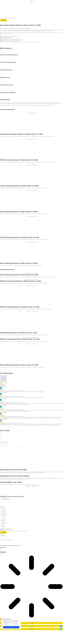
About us (10, 18)
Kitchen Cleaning (3, 511)
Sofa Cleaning (3, 520)
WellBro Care (3, 547)
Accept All (11, 627)
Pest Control (3, 524)
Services (5, 18)
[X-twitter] (33, 542)
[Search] (1, 619)
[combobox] (5, 554)
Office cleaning (3, 518)
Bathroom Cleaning (4, 513)
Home (2, 18)
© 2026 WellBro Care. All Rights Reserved (6, 539)
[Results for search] (31, 586)
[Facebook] (1, 542)
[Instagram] (17, 542)
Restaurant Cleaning (4, 522)
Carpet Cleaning (3, 515)
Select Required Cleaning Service (4, 441)
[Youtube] (48, 542)
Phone (1, 438)
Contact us (14, 18)
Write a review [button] (2, 385)
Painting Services (3, 526)
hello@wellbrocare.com (3, 533)
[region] (11, 623)
